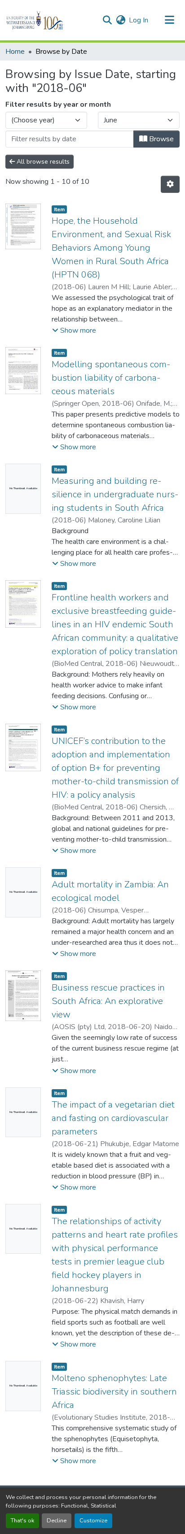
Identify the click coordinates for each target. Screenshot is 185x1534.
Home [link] (15, 51)
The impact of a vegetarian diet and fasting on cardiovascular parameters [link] (113, 1118)
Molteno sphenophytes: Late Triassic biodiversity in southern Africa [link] (114, 1391)
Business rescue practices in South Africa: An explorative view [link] (108, 1001)
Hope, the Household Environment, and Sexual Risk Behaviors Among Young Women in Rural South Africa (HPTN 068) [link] (111, 248)
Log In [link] (138, 20)
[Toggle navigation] (169, 20)
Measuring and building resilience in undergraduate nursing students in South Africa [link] (115, 494)
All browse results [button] (42, 161)
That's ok (22, 1521)
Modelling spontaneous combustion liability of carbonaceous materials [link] (111, 377)
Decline (56, 1521)
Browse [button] (160, 139)
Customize (93, 1521)
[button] (50, 20)
